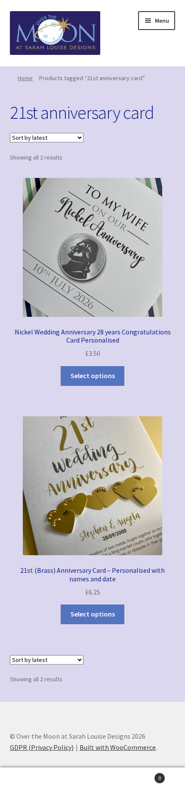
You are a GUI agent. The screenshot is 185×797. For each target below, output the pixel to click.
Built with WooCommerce (118, 747)
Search (92, 782)
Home (25, 78)
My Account (31, 782)
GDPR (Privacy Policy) (42, 747)
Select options (93, 375)
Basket (142, 775)
